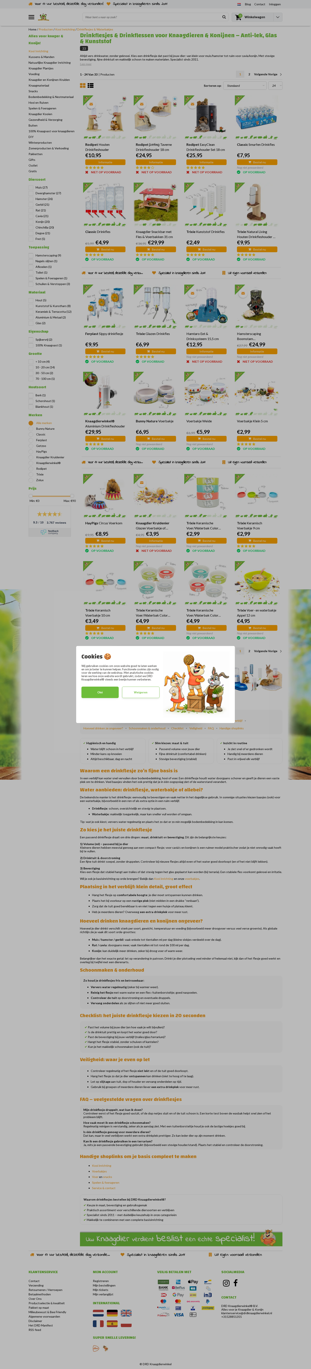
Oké (100, 692)
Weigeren (140, 692)
